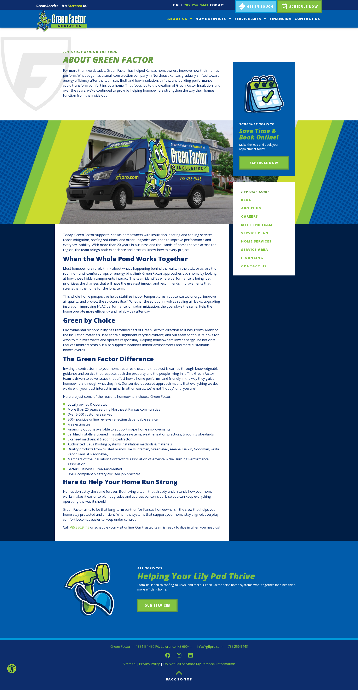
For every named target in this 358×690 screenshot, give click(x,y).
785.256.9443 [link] (196, 5)
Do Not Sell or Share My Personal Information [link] (199, 664)
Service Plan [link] (254, 233)
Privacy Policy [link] (149, 664)
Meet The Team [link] (256, 224)
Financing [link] (281, 18)
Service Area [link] (248, 18)
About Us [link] (177, 18)
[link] (12, 668)
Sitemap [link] (129, 664)
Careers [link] (249, 216)
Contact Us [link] (307, 18)
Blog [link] (246, 200)
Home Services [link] (211, 18)
